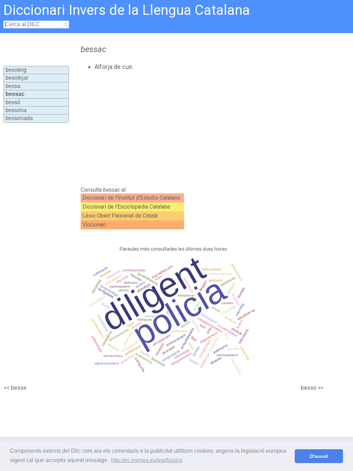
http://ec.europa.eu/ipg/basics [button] (146, 460)
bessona (16, 110)
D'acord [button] (319, 456)
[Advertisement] (195, 128)
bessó (13, 102)
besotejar (17, 78)
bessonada (19, 118)
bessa (13, 86)
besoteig (16, 70)
